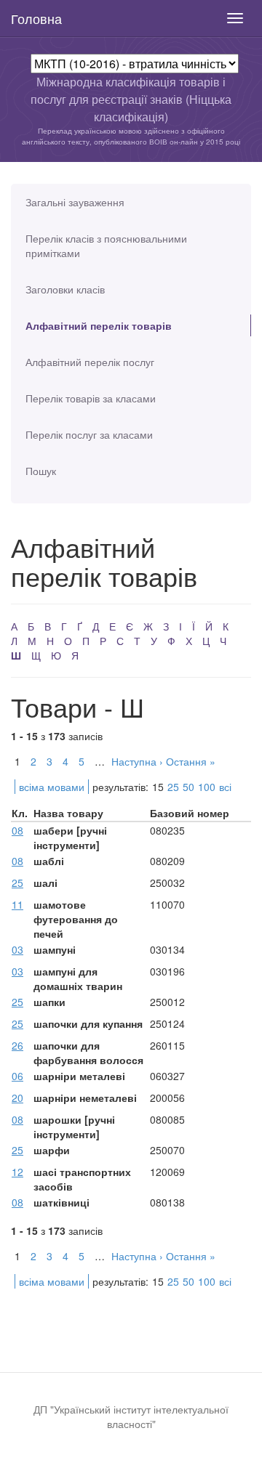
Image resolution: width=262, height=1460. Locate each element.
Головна (36, 18)
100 (206, 786)
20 (17, 1097)
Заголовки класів (65, 289)
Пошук (40, 470)
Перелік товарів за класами (90, 398)
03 (17, 949)
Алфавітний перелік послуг (89, 361)
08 (17, 830)
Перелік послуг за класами (89, 434)
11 (17, 904)
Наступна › (137, 761)
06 (17, 1075)
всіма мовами (51, 786)
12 (17, 1171)
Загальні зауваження (74, 202)
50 (188, 786)
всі (225, 786)
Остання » (190, 761)
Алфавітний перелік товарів (98, 325)
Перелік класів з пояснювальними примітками (106, 245)
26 (17, 1045)
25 (173, 786)
